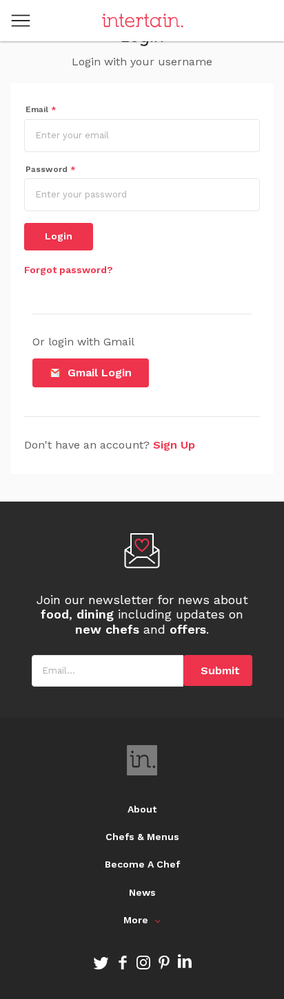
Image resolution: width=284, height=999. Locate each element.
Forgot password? (68, 269)
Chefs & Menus (142, 836)
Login (58, 235)
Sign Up (174, 444)
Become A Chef (142, 864)
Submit (220, 670)
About (142, 809)
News (142, 892)
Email (41, 109)
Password (51, 169)
